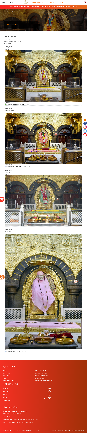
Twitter (5, 394)
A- (8, 2)
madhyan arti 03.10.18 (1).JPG (22, 166)
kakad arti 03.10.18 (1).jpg (21, 104)
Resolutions (6, 375)
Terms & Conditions (58, 430)
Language (7, 36)
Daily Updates (35, 6)
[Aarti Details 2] (43, 138)
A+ (12, 2)
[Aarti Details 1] (43, 76)
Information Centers (9, 380)
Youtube (5, 397)
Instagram (6, 391)
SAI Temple (27, 6)
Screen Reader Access (41, 375)
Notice (4, 377)
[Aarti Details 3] (43, 200)
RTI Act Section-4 (40, 370)
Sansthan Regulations (41, 372)
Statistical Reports (40, 377)
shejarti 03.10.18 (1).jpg (20, 351)
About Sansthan (18, 6)
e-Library (43, 6)
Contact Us (74, 6)
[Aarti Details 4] (43, 291)
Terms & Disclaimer (71, 430)
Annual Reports (7, 372)
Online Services (51, 6)
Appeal (5, 370)
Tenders (67, 6)
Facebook (5, 388)
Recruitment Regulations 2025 (44, 380)
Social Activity (60, 6)
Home (11, 6)
